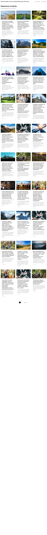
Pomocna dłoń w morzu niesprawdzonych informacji (15, 1)
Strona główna (43, 1)
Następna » (25, 302)
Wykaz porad (37, 1)
